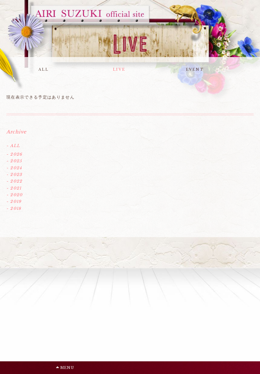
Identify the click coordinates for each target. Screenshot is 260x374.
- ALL (13, 145)
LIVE (119, 69)
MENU (66, 367)
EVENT (195, 69)
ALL (43, 69)
